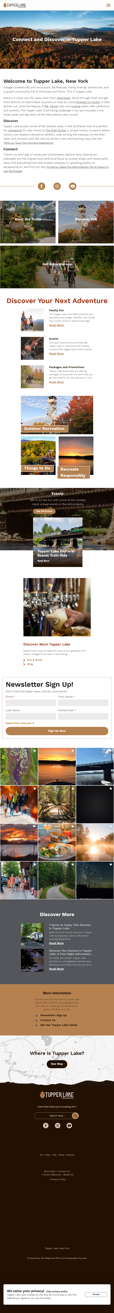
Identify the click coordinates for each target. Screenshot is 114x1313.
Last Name (13, 710)
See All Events (44, 511)
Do (41, 1155)
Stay (30, 664)
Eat (54, 1155)
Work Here (49, 1171)
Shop (62, 1155)
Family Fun (56, 310)
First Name (65, 697)
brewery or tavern (88, 102)
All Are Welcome (52, 1174)
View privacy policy (57, 1291)
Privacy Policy (58, 1179)
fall (46, 106)
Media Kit (68, 1174)
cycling (75, 106)
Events (54, 339)
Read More (56, 325)
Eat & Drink (34, 660)
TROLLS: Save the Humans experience (28, 143)
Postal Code (66, 710)
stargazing (14, 130)
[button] (19, 766)
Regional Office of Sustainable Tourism (66, 1258)
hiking (53, 106)
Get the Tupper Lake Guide (58, 1025)
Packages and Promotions (66, 367)
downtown (64, 98)
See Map (57, 1064)
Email (9, 697)
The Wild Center (55, 130)
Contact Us (47, 1020)
